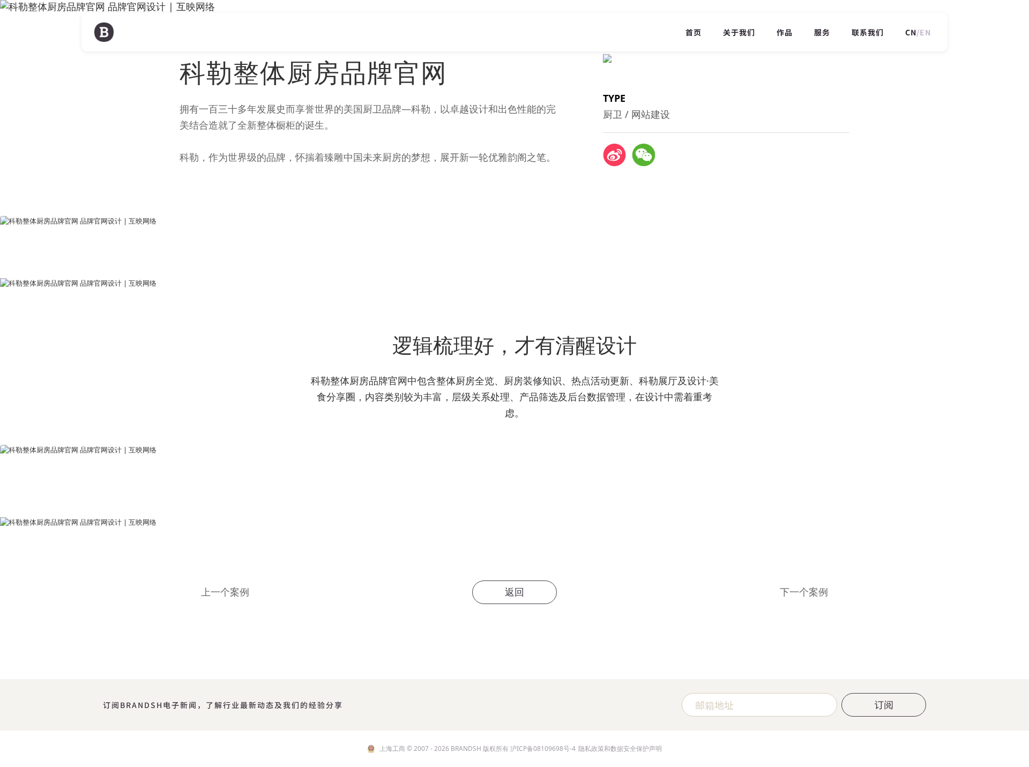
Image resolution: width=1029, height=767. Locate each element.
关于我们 (739, 32)
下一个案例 (804, 591)
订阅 (883, 704)
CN (910, 32)
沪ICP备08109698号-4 (543, 748)
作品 (785, 32)
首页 (693, 32)
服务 (822, 32)
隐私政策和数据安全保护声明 (620, 748)
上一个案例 (225, 591)
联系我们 (868, 32)
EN (925, 32)
